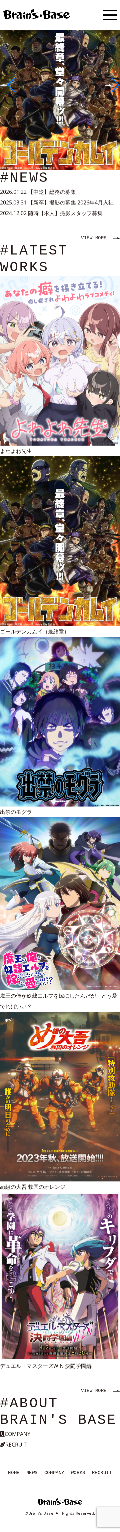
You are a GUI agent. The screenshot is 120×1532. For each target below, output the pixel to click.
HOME (13, 1472)
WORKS (78, 1472)
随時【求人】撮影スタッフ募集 (65, 213)
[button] (7, 85)
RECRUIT (102, 1472)
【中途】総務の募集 (52, 191)
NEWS (32, 1472)
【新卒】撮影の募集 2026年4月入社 (71, 202)
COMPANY (54, 1472)
